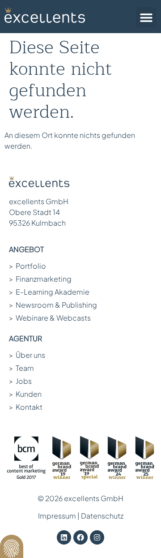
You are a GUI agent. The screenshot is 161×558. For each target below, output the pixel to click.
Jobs (20, 381)
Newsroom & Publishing (53, 304)
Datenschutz (102, 515)
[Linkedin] (64, 537)
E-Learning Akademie (49, 291)
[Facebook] (80, 537)
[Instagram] (97, 537)
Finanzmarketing (40, 278)
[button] (146, 17)
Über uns (27, 355)
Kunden (25, 394)
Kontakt (25, 407)
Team (21, 368)
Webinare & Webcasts (50, 317)
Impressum (57, 515)
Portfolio (27, 265)
